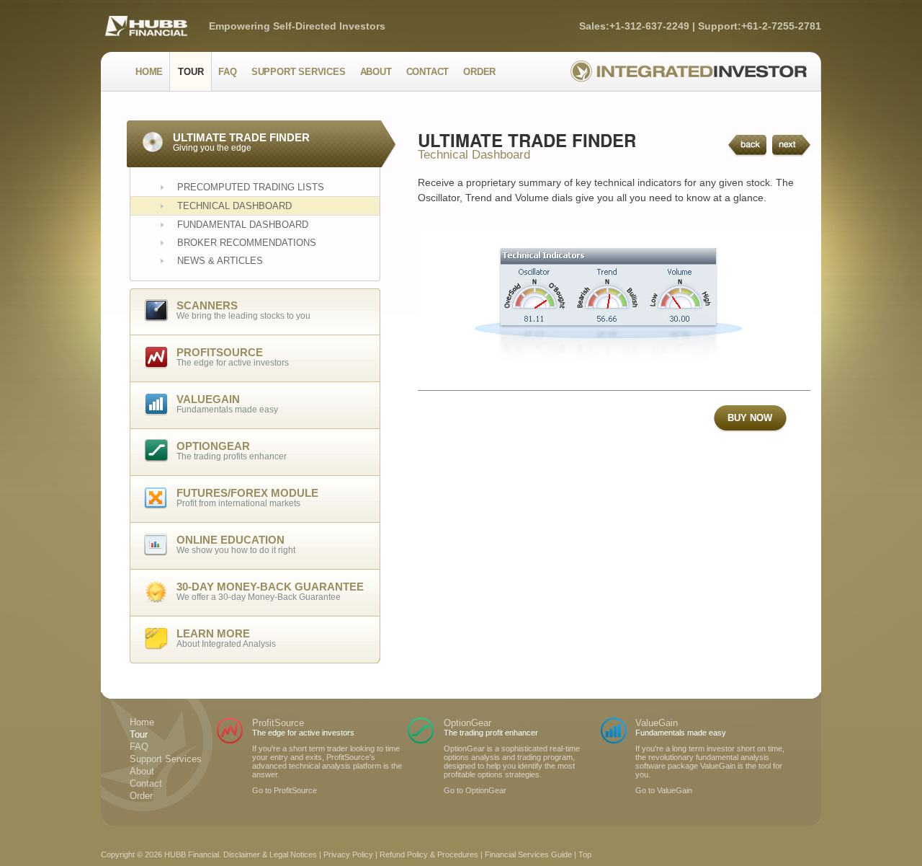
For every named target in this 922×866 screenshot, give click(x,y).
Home (149, 71)
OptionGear (467, 722)
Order (479, 71)
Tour (190, 71)
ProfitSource (278, 722)
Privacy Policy (348, 854)
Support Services (298, 71)
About (376, 71)
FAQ (227, 71)
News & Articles (220, 260)
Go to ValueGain (663, 790)
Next (791, 146)
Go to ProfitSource (284, 790)
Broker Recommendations (246, 242)
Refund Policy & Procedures (429, 854)
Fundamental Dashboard (242, 224)
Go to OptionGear (475, 790)
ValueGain (656, 722)
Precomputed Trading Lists (250, 187)
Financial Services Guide (528, 854)
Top (584, 854)
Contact (427, 71)
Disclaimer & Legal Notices (270, 854)
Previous (747, 146)
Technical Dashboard (234, 205)
